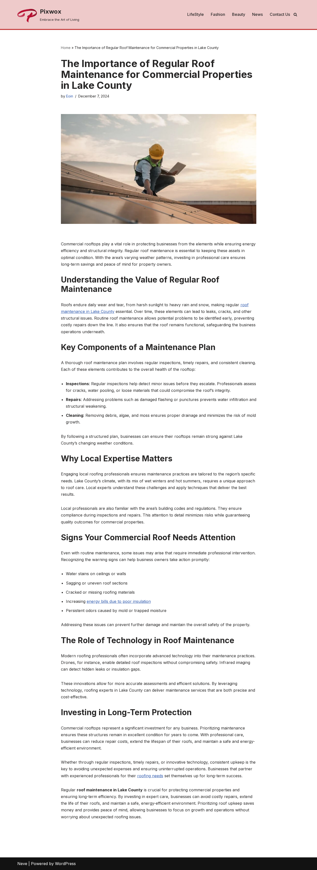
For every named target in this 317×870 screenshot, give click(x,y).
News (257, 14)
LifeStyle (195, 14)
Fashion (218, 14)
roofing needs (150, 775)
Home (66, 48)
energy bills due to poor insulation (119, 601)
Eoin (69, 96)
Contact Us (280, 14)
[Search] (295, 14)
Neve (22, 863)
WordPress (65, 863)
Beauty (238, 14)
